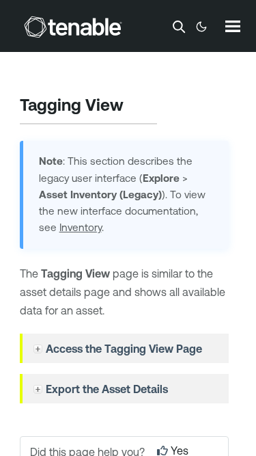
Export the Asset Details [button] (107, 389)
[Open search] (179, 26)
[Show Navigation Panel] (232, 26)
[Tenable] (73, 26)
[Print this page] (135, 106)
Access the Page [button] (124, 349)
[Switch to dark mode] (201, 27)
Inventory (80, 227)
